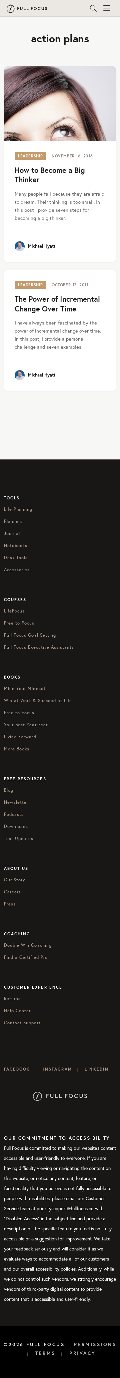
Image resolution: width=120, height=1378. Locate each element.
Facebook (17, 1069)
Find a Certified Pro (26, 957)
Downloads (16, 826)
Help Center (17, 1010)
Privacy (82, 1353)
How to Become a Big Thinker (50, 175)
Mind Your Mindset (25, 688)
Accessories (17, 569)
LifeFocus (14, 610)
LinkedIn (97, 1069)
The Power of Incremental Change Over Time (57, 303)
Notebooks (15, 545)
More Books (16, 748)
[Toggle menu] (106, 8)
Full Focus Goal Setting (30, 635)
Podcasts (14, 814)
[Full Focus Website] (60, 1095)
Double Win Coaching (28, 945)
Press (10, 903)
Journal (12, 533)
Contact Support (22, 1022)
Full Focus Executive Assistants (39, 647)
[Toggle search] (93, 8)
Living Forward (20, 736)
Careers (12, 891)
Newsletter (16, 802)
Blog (8, 790)
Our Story (14, 879)
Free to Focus (19, 623)
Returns (12, 998)
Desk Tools (16, 557)
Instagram (57, 1069)
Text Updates (18, 838)
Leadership (30, 155)
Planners (13, 521)
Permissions (95, 1344)
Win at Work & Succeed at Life (38, 700)
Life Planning (18, 509)
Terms (45, 1353)
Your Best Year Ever (26, 724)
